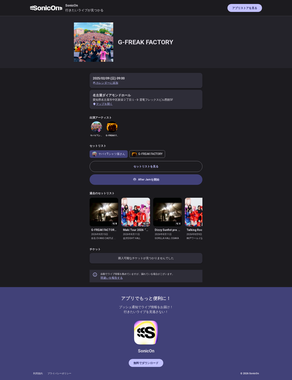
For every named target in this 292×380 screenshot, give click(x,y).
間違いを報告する (112, 277)
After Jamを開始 (146, 179)
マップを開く (104, 103)
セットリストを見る (146, 166)
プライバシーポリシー (59, 373)
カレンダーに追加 (107, 82)
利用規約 (38, 373)
